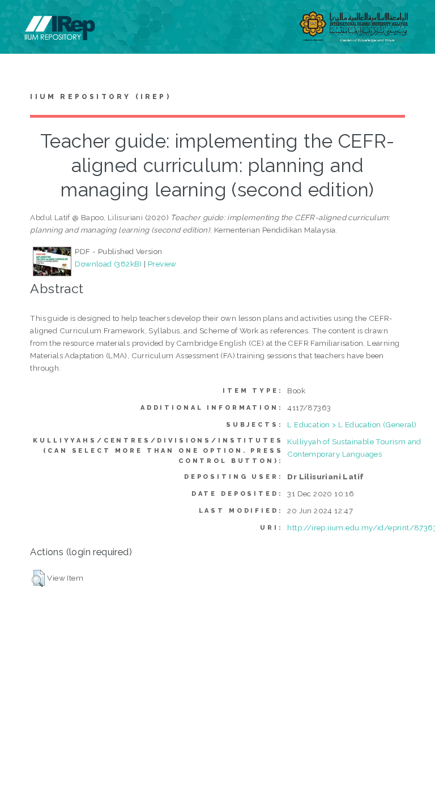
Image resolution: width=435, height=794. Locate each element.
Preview (162, 263)
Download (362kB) (108, 263)
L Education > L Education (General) (351, 424)
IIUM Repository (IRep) (100, 97)
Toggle (20, 21)
